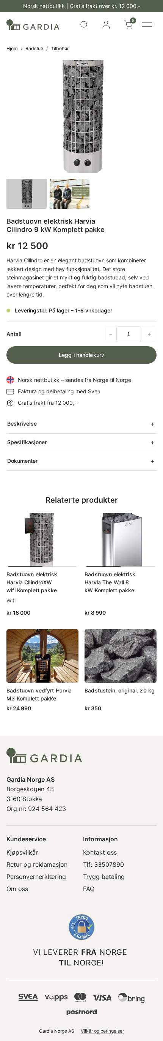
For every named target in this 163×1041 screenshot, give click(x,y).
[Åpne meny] (147, 24)
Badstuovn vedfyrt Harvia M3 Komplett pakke (39, 694)
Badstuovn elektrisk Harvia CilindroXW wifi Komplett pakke (31, 582)
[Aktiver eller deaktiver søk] (84, 24)
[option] (70, 194)
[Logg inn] (106, 24)
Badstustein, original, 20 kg (120, 690)
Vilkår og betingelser (102, 1031)
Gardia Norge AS (56, 1031)
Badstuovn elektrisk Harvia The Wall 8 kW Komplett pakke (110, 582)
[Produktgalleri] (81, 116)
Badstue (34, 48)
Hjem (12, 48)
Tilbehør (60, 48)
